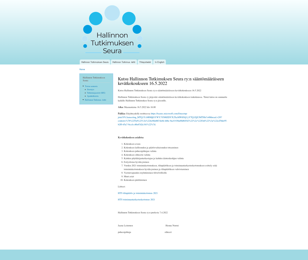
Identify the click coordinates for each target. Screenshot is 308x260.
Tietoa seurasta (91, 86)
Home (82, 69)
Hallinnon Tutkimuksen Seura (94, 62)
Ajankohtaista (92, 96)
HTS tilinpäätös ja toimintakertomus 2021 (138, 193)
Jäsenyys (90, 89)
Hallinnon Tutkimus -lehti (123, 62)
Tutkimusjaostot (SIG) (96, 92)
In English (159, 62)
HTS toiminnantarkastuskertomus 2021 (136, 199)
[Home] (113, 30)
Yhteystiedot (145, 62)
